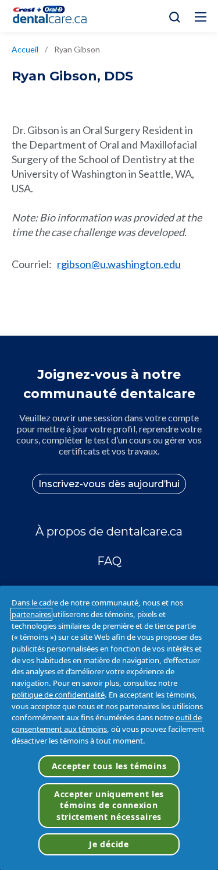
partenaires (31, 614)
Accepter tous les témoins (109, 766)
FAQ (109, 561)
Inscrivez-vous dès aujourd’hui (109, 483)
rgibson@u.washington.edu (119, 264)
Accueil (25, 49)
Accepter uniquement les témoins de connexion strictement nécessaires (109, 805)
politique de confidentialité (58, 694)
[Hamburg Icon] (200, 16)
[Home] (55, 16)
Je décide (108, 844)
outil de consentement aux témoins (107, 723)
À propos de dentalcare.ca (109, 531)
